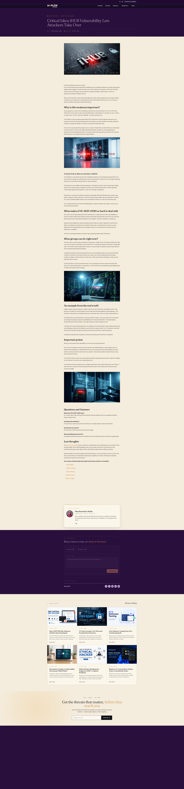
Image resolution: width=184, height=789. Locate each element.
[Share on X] (109, 586)
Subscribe (105, 717)
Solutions (115, 5)
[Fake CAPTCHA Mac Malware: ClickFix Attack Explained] (62, 616)
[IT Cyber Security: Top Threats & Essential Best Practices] (92, 616)
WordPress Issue (70, 475)
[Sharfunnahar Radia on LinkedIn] (76, 523)
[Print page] (118, 586)
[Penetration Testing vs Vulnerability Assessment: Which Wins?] (62, 654)
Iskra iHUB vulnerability (72, 445)
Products (100, 5)
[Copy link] (115, 586)
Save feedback (112, 571)
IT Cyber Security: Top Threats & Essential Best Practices (90, 632)
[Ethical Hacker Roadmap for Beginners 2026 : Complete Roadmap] (92, 654)
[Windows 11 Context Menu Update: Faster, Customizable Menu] (122, 654)
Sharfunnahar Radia (84, 511)
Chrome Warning (70, 471)
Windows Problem (71, 468)
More (133, 5)
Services (107, 5)
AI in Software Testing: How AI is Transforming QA (120, 632)
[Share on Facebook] (106, 586)
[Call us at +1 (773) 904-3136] (120, 1)
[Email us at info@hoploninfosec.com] (122, 1)
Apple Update (69, 464)
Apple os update (70, 478)
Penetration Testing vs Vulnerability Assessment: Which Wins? (62, 670)
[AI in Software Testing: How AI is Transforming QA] (122, 616)
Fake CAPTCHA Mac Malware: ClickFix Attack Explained (60, 632)
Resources (125, 5)
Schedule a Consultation (130, 1)
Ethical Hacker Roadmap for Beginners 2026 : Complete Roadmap (89, 671)
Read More (52, 642)
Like (71, 549)
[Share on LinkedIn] (112, 586)
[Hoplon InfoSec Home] (52, 5)
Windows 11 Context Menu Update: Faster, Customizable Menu (121, 670)
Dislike (83, 549)
